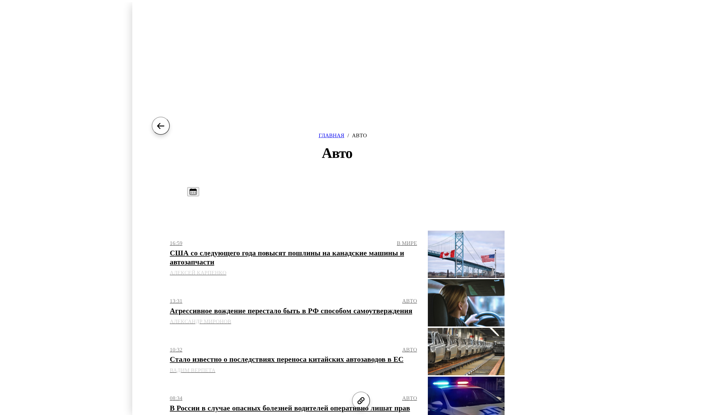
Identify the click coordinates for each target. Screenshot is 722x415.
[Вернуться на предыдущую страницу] (161, 126)
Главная (331, 135)
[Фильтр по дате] (193, 191)
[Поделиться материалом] (361, 401)
